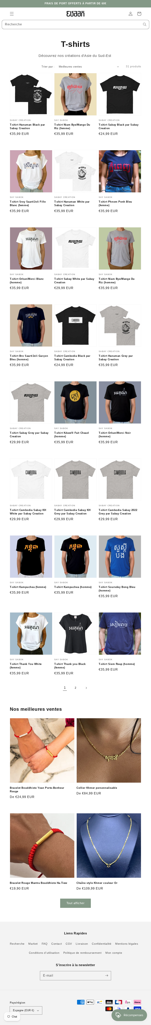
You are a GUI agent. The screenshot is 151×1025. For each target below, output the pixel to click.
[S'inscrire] (106, 975)
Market (33, 943)
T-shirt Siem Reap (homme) (117, 664)
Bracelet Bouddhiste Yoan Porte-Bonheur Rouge (37, 789)
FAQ (45, 943)
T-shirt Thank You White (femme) (26, 666)
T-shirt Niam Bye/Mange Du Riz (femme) (72, 126)
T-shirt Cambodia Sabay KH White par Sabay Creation (28, 512)
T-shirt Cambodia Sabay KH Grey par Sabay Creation (72, 512)
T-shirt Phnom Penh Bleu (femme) (115, 203)
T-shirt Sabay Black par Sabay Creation (118, 126)
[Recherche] (144, 24)
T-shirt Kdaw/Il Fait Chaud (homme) (71, 434)
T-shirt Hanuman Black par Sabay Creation (27, 126)
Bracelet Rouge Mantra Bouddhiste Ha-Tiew (38, 882)
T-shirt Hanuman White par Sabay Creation (72, 203)
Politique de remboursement (82, 952)
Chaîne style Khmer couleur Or (96, 882)
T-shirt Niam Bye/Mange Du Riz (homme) (117, 280)
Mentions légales (126, 943)
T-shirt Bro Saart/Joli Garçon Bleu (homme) (29, 357)
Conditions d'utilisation (44, 952)
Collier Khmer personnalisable (96, 787)
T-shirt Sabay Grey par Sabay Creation (29, 434)
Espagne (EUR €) (23, 1010)
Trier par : (47, 66)
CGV (69, 943)
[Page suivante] (86, 688)
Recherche (17, 943)
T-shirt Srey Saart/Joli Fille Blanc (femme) (28, 203)
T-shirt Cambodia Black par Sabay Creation (72, 357)
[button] (11, 13)
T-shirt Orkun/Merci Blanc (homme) (27, 280)
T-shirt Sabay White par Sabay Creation (74, 280)
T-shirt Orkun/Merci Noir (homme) (115, 434)
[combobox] (75, 24)
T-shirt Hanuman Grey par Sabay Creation (116, 357)
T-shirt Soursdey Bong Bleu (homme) (117, 589)
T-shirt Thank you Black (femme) (70, 666)
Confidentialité (101, 943)
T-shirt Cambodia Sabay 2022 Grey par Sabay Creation (118, 512)
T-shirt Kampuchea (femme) (28, 587)
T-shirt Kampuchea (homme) (73, 587)
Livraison (82, 943)
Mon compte (113, 952)
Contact (56, 943)
